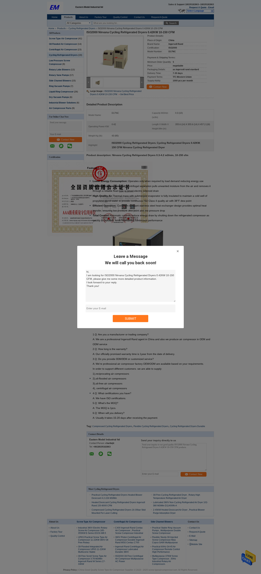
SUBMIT (130, 318)
